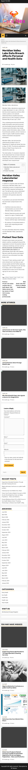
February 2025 (5, 550)
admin (13, 64)
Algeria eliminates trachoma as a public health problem (13, 687)
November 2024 (6, 557)
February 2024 (5, 580)
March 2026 (5, 517)
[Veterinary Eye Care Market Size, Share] (14, 704)
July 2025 (4, 537)
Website (6, 449)
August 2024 (5, 565)
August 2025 (5, 535)
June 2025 (4, 540)
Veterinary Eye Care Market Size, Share (12, 490)
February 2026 (5, 519)
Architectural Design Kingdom (10, 612)
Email (6, 443)
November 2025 (6, 527)
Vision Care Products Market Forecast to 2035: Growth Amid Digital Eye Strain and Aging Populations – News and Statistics (14, 495)
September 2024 (6, 563)
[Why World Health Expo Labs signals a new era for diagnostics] (14, 381)
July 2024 (4, 568)
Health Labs (4, 47)
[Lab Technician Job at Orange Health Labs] (14, 348)
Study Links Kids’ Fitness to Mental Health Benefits (21, 284)
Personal (10, 278)
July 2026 (4, 512)
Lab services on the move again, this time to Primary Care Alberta (14, 330)
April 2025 (4, 545)
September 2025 (6, 532)
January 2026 (5, 522)
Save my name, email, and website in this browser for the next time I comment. (14, 459)
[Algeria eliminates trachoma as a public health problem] (14, 671)
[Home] (3, 36)
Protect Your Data (9, 170)
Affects (7, 277)
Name (6, 437)
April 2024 (4, 575)
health (18, 277)
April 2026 (4, 514)
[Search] (26, 35)
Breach (11, 277)
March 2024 (5, 578)
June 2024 (4, 570)
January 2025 (5, 552)
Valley (14, 278)
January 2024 (5, 583)
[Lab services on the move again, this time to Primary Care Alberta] (14, 315)
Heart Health (5, 602)
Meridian (5, 278)
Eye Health (4, 595)
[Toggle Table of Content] (22, 165)
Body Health (5, 592)
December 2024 (6, 555)
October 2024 (5, 560)
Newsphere (22, 766)
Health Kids (5, 597)
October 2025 (5, 530)
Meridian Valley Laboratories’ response (12, 168)
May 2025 (4, 542)
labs (22, 277)
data (15, 277)
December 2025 (6, 525)
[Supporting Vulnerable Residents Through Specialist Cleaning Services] (14, 637)
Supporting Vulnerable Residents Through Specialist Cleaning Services (13, 653)
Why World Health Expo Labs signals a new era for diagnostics (13, 396)
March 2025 (5, 547)
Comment (7, 417)
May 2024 (4, 573)
